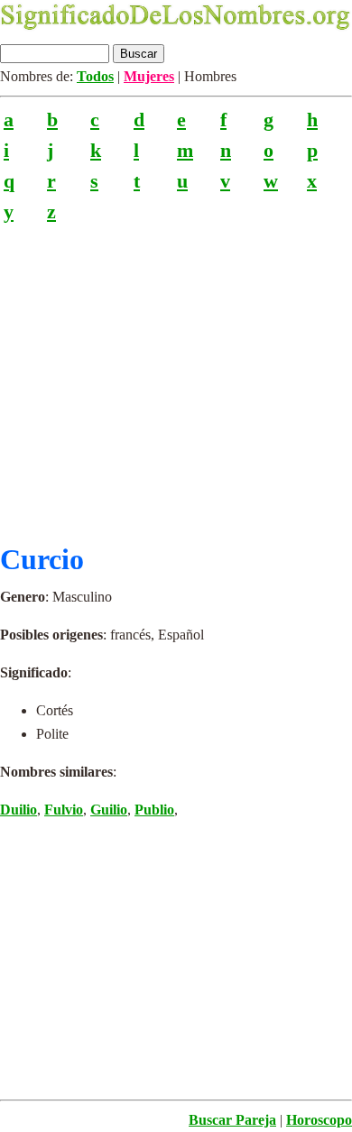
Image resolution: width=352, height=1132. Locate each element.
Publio (154, 809)
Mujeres (149, 76)
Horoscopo (319, 1119)
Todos (95, 76)
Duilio (18, 809)
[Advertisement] (176, 376)
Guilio (108, 809)
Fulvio (63, 809)
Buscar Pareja (232, 1119)
